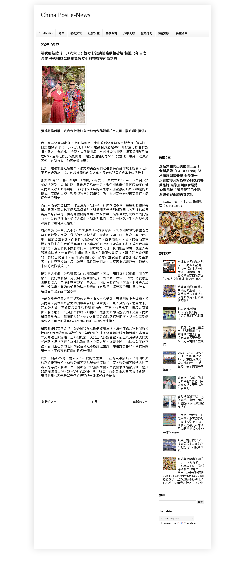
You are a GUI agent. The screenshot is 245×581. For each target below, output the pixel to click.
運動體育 (164, 33)
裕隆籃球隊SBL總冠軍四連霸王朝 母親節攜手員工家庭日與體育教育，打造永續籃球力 (191, 293)
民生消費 (181, 33)
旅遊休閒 (146, 33)
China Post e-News (65, 14)
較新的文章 (49, 401)
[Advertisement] (181, 96)
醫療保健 (111, 33)
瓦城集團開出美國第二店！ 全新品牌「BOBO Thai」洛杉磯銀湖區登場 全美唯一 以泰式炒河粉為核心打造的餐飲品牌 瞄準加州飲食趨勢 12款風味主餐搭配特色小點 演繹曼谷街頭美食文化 (181, 180)
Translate (190, 523)
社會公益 (94, 33)
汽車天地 (129, 33)
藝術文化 (76, 33)
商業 (61, 33)
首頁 (95, 401)
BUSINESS (45, 33)
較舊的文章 (140, 401)
